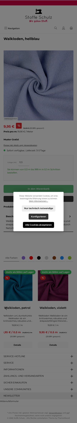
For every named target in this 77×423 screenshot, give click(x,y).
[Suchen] (56, 28)
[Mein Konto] (64, 28)
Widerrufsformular (9, 401)
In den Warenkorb (38, 188)
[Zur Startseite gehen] (38, 15)
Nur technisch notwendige (38, 208)
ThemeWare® (64, 418)
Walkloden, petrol (17, 308)
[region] (38, 85)
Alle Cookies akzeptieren (38, 224)
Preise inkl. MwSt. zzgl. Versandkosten (20, 145)
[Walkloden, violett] (53, 286)
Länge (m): (12, 162)
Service (9, 362)
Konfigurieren (38, 216)
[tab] (11, 257)
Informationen (14, 369)
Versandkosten (55, 413)
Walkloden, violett (53, 308)
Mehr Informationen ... (38, 201)
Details (17, 345)
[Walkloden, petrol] (17, 286)
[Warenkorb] (71, 28)
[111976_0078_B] (38, 85)
